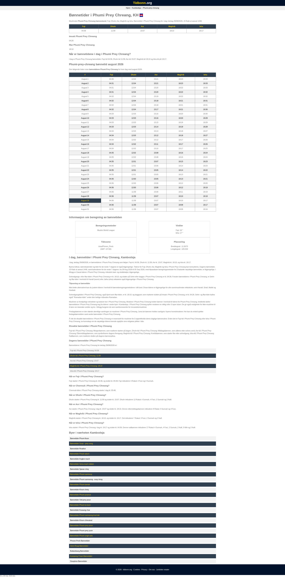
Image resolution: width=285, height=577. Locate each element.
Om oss (152, 570)
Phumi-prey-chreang (151, 8)
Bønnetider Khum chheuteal (81, 520)
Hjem (128, 8)
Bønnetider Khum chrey (79, 490)
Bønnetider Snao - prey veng (81, 443)
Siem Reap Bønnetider (79, 546)
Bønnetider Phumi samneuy (81, 474)
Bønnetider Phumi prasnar (80, 495)
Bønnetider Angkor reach (80, 459)
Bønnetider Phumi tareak (80, 484)
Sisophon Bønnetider (78, 561)
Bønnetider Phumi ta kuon (80, 505)
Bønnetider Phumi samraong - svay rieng (86, 479)
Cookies (136, 570)
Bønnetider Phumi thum (79, 438)
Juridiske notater (162, 570)
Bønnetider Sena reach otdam (82, 464)
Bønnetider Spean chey (79, 469)
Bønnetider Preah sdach (79, 454)
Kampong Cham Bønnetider (81, 556)
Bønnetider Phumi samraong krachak (85, 515)
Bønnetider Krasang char (80, 510)
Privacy (144, 570)
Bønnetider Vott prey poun (80, 500)
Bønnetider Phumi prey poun (81, 525)
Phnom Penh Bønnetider (80, 541)
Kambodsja (136, 8)
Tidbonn (139, 3)
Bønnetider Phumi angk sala (81, 536)
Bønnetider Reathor (78, 449)
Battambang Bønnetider (79, 551)
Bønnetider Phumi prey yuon (81, 530)
